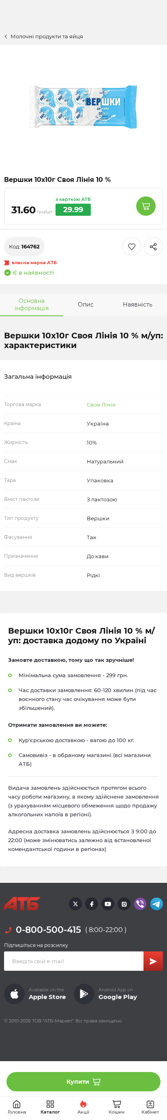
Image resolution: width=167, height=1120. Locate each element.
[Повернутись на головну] (22, 904)
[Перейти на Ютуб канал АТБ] (107, 903)
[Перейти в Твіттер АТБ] (75, 903)
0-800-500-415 (48, 929)
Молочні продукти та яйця (47, 36)
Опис (86, 304)
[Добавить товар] (146, 206)
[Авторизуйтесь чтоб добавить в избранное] (131, 246)
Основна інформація (32, 304)
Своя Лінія (101, 404)
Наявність (137, 304)
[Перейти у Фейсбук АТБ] (91, 903)
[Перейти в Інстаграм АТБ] (124, 903)
